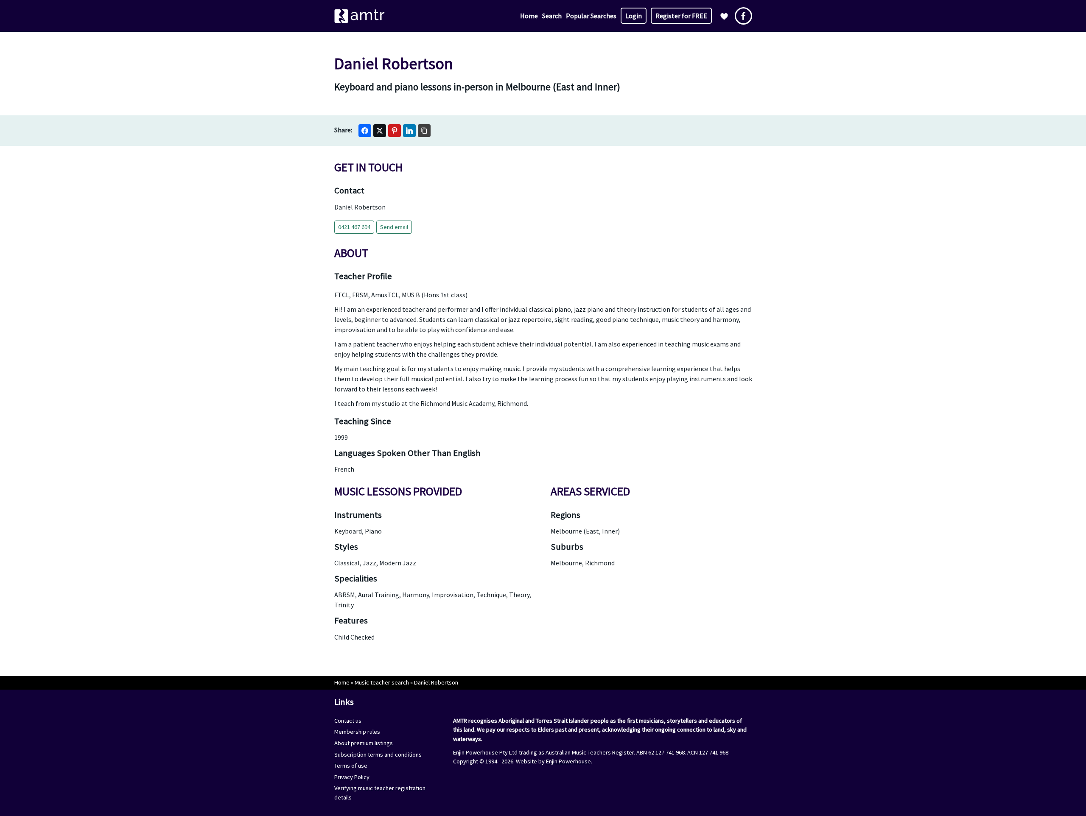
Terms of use (350, 765)
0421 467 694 (354, 227)
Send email (394, 227)
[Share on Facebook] (364, 130)
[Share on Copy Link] (424, 130)
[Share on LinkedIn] (409, 130)
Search (552, 15)
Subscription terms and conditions (378, 754)
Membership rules (357, 731)
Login (633, 15)
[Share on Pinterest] (394, 130)
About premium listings (363, 743)
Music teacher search (382, 682)
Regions (565, 514)
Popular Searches (591, 15)
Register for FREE (681, 15)
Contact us (347, 720)
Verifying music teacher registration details (379, 792)
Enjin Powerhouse (568, 761)
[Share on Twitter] (379, 130)
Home (529, 15)
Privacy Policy (351, 777)
